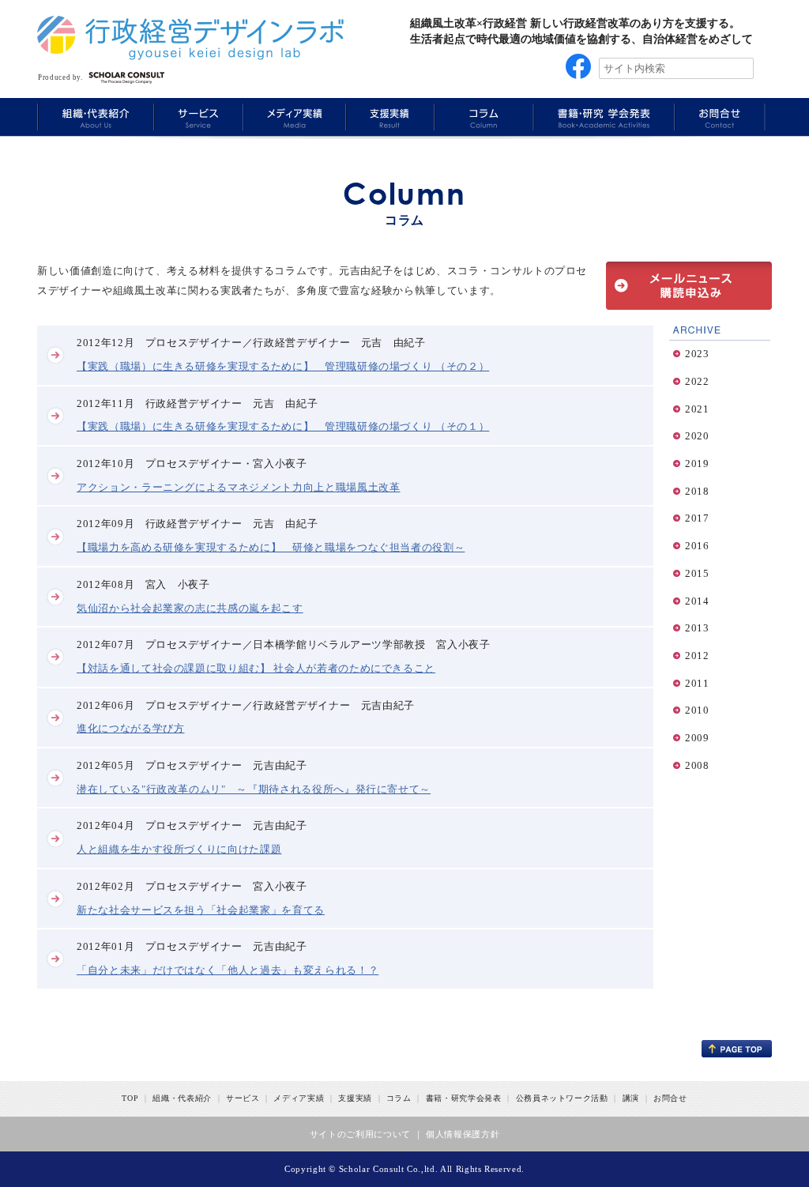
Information (719, 116)
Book (602, 116)
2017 (697, 518)
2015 (697, 573)
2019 (697, 463)
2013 (697, 628)
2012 (697, 655)
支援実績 (355, 1098)
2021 (697, 409)
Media (292, 116)
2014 (697, 601)
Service (196, 116)
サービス (243, 1098)
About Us (94, 116)
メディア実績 (298, 1098)
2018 (697, 491)
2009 (697, 738)
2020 (697, 436)
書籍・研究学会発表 (464, 1098)
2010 (697, 710)
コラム (399, 1098)
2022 (697, 381)
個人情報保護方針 (462, 1134)
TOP (130, 1098)
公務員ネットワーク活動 (562, 1098)
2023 (697, 354)
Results (388, 116)
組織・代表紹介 (182, 1098)
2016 (697, 546)
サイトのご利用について (360, 1134)
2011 (697, 683)
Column (482, 116)
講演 (631, 1098)
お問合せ (670, 1098)
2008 (697, 765)
